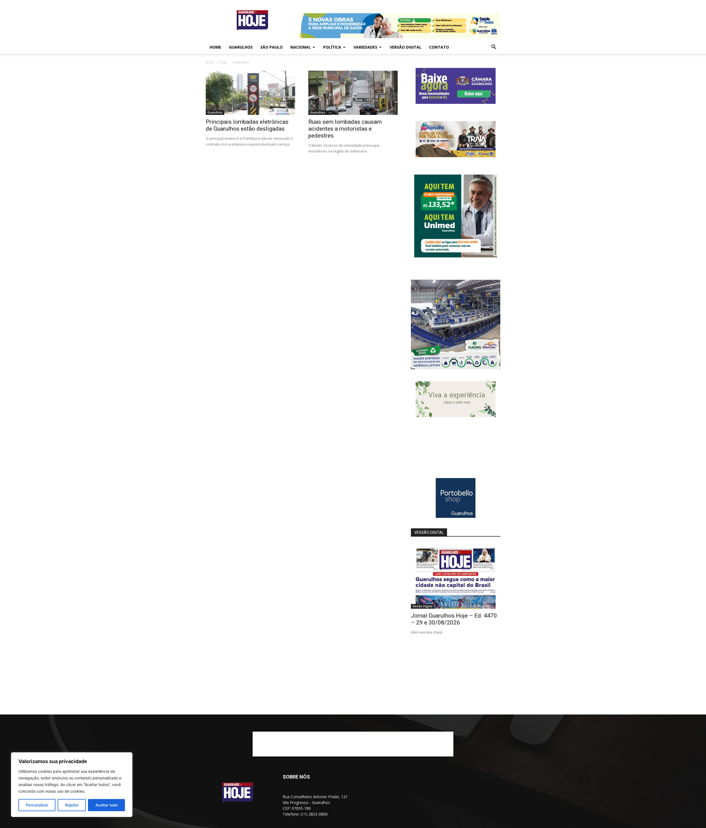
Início (210, 62)
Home (215, 47)
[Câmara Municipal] (456, 102)
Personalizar (37, 805)
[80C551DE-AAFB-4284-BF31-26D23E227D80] (455, 256)
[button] (493, 47)
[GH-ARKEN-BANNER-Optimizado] (456, 415)
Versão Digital (405, 47)
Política (332, 47)
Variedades (365, 47)
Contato (439, 47)
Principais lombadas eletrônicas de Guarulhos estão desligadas (247, 125)
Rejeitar (72, 805)
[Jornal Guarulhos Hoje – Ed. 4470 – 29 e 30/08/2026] (455, 576)
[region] (71, 784)
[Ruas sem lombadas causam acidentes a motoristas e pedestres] (353, 93)
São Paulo (271, 47)
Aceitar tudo (106, 805)
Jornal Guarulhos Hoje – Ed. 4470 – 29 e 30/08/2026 (454, 619)
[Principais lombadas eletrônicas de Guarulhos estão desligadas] (250, 93)
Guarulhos (241, 47)
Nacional (300, 47)
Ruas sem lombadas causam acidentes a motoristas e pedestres (345, 128)
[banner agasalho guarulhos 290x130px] (456, 155)
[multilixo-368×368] (455, 367)
